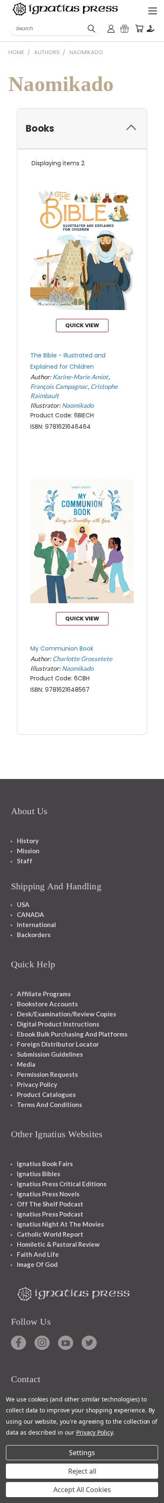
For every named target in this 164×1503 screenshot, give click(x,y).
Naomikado (77, 405)
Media (26, 1064)
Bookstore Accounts (47, 1004)
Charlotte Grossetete (82, 658)
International (36, 924)
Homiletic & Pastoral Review (58, 1244)
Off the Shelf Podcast (50, 1204)
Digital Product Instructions (58, 1024)
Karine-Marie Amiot (80, 376)
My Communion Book (61, 648)
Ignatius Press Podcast (50, 1214)
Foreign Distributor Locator (58, 1044)
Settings (82, 1452)
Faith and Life (38, 1254)
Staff (24, 861)
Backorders (33, 934)
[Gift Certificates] (124, 28)
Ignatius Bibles (38, 1173)
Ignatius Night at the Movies (60, 1224)
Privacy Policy (37, 1084)
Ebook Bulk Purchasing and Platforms (72, 1034)
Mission (28, 850)
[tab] (82, 128)
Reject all (82, 1471)
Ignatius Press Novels (48, 1194)
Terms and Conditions (49, 1104)
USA (23, 904)
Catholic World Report (50, 1234)
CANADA (30, 914)
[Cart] (139, 28)
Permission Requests (47, 1074)
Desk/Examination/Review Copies (66, 1014)
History (28, 840)
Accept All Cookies (82, 1489)
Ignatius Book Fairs (45, 1163)
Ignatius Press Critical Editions (61, 1184)
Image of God (37, 1264)
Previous (13, 1494)
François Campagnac (58, 386)
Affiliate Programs (44, 994)
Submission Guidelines (50, 1054)
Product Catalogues (46, 1094)
